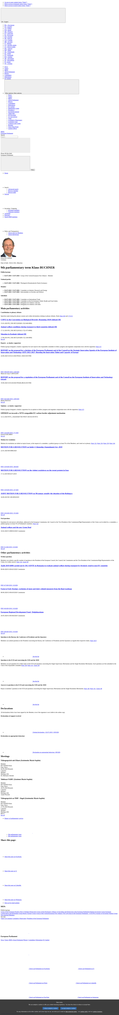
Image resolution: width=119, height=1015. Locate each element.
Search (3, 135)
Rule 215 (98, 346)
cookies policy (84, 1011)
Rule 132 (94, 443)
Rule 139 (106, 443)
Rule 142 (35, 524)
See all (3, 339)
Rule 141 (93, 688)
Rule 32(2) (93, 640)
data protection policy (71, 1011)
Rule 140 (24, 665)
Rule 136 (100, 443)
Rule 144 (112, 443)
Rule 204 (62, 316)
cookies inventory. (97, 1011)
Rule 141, (30, 665)
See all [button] (3, 815)
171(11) (70, 316)
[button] (61, 181)
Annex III (25, 562)
